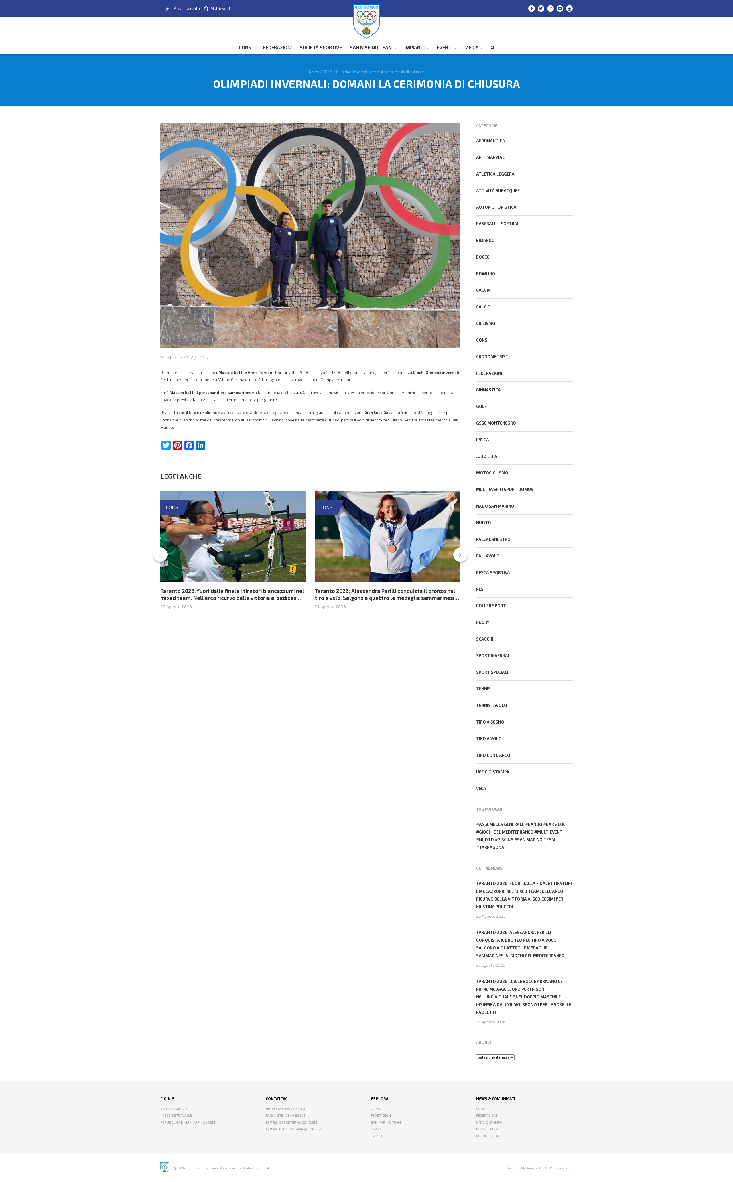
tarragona (491, 847)
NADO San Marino (495, 506)
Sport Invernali (493, 655)
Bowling (485, 273)
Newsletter (487, 1129)
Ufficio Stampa (489, 1122)
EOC (562, 824)
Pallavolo (488, 555)
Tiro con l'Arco (493, 755)
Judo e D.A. (487, 456)
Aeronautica (490, 140)
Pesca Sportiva (493, 572)
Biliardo (485, 240)
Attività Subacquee (498, 190)
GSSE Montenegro (496, 422)
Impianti (415, 47)
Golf (481, 406)
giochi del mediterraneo (506, 831)
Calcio (483, 306)
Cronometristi (493, 356)
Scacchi (484, 638)
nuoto (486, 839)
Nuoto (483, 522)
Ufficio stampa (492, 771)
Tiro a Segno (490, 721)
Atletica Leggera (495, 173)
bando (535, 824)
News (314, 71)
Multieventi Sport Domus (504, 489)
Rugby (482, 622)
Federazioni (489, 373)
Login (165, 8)
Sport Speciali (492, 672)
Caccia (483, 290)
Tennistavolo (491, 705)
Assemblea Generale (501, 824)
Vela (481, 788)
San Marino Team (372, 47)
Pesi (480, 589)
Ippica (482, 439)
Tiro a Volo (489, 738)
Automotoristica (496, 207)
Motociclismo (492, 472)
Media (472, 47)
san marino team (536, 839)
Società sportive (321, 47)
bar (550, 824)
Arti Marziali (491, 157)
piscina (505, 839)
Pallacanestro (493, 539)
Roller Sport (491, 605)
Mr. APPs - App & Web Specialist (547, 1168)
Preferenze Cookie (258, 1168)
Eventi (445, 47)
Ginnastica (488, 389)
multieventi (550, 831)
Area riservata (187, 8)
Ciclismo (485, 323)
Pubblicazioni (488, 1136)
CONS (245, 47)
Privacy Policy (231, 1168)
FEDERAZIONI (277, 47)
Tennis (483, 688)
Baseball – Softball (499, 223)
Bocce (482, 256)
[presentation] (160, 554)
